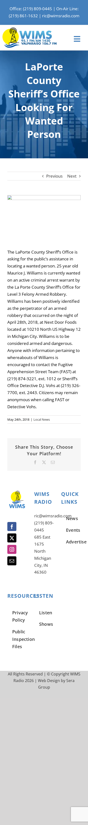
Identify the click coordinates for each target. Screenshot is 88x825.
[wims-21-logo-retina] (29, 29)
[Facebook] (11, 526)
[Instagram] (11, 549)
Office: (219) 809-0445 (31, 8)
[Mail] (11, 560)
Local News (41, 419)
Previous (54, 176)
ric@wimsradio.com (60, 16)
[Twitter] (11, 537)
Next (72, 176)
